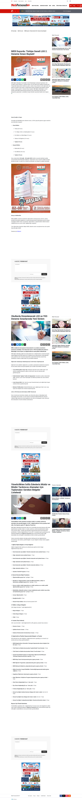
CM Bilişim (15, 799)
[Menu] (71, 6)
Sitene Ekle (29, 1)
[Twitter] (15, 80)
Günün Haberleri (21, 1)
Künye (34, 795)
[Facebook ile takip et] (61, 796)
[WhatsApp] (22, 80)
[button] (44, 80)
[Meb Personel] (20, 5)
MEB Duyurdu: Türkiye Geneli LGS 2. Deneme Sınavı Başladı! (35, 30)
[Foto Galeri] (70, 1)
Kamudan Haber (44, 5)
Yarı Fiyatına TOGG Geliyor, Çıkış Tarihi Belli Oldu (34, 11)
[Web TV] (67, 1)
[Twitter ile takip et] (63, 796)
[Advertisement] (30, 41)
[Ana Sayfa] (11, 1)
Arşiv (26, 1)
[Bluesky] (17, 80)
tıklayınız (19, 231)
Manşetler (15, 1)
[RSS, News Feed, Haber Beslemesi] (69, 796)
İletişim (38, 795)
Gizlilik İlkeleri (43, 795)
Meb (50, 5)
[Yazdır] (41, 80)
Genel (53, 5)
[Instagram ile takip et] (66, 796)
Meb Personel (35, 5)
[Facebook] (12, 80)
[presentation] (15, 11)
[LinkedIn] (20, 80)
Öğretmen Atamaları (61, 5)
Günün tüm (67, 11)
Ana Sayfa (14, 30)
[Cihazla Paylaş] (25, 80)
